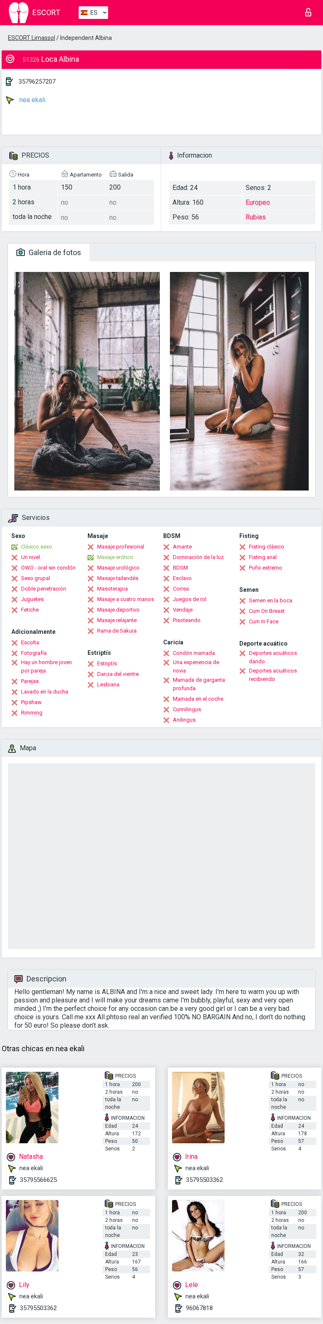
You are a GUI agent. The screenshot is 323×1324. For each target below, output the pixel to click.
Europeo (258, 202)
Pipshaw (31, 702)
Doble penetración (43, 589)
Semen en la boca (270, 600)
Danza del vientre (118, 674)
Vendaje (183, 610)
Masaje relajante (117, 620)
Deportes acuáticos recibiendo (273, 674)
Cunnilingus (187, 709)
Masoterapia (112, 589)
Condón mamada (194, 653)
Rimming (31, 712)
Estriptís (107, 663)
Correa (181, 589)
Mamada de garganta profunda (199, 684)
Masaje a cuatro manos (125, 599)
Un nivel (30, 557)
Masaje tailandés (117, 578)
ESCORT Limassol (31, 37)
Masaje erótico (115, 557)
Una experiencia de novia (196, 666)
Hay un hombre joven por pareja (46, 666)
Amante (182, 546)
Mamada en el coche (198, 699)
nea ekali (31, 100)
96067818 (199, 1308)
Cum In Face (263, 621)
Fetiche (30, 610)
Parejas (30, 681)
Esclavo (182, 578)
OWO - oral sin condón (48, 567)
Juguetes (32, 599)
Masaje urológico (118, 567)
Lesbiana (108, 684)
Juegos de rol (190, 599)
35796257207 (37, 81)
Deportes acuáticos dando (273, 657)
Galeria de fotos (54, 252)
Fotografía (34, 653)
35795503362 (204, 1180)
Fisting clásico (266, 546)
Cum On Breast (267, 611)
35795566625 (38, 1180)
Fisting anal (263, 557)
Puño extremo (265, 567)
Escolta (30, 642)
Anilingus (184, 720)
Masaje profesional (120, 546)
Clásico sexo (36, 546)
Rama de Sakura (117, 631)
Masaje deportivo (118, 610)
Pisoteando (187, 620)
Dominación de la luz (198, 557)
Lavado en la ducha (44, 691)
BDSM (180, 567)
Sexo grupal (35, 578)
